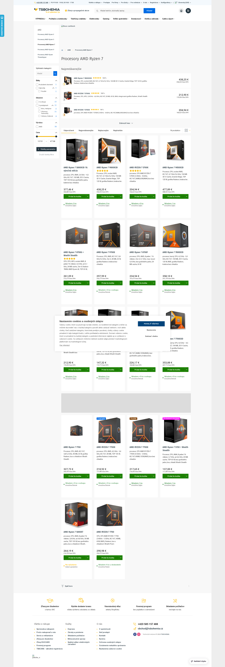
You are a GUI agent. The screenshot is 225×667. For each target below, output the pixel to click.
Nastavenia (151, 330)
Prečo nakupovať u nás (46, 632)
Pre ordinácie (135, 2)
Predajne (106, 2)
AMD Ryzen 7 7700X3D (173, 338)
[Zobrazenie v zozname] (187, 130)
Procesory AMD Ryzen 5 (46, 39)
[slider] (37, 136)
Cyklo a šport (167, 19)
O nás (145, 2)
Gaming (106, 19)
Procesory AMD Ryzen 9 (46, 49)
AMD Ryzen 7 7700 (72, 447)
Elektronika (94, 19)
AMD (69, 50)
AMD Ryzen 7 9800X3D (83, 78)
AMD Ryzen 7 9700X (106, 252)
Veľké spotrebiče (120, 19)
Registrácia (154, 2)
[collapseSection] (53, 88)
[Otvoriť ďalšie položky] (88, 196)
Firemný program (44, 645)
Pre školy (124, 2)
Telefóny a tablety (78, 19)
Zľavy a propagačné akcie (78, 11)
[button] (183, 2)
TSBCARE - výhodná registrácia (50, 649)
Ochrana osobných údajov (110, 642)
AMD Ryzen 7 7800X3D (173, 252)
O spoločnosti (104, 629)
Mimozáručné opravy (76, 639)
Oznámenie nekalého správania (112, 645)
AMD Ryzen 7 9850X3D (173, 167)
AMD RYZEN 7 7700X (106, 447)
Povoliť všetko (151, 324)
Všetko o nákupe (94, 2)
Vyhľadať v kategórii (43, 68)
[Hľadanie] (55, 73)
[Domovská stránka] (62, 50)
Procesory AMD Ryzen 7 (83, 50)
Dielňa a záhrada (151, 19)
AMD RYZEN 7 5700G (82, 93)
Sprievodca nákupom (45, 629)
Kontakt (102, 636)
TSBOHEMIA (165, 634)
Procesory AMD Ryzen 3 (46, 34)
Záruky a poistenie (75, 632)
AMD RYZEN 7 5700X (82, 110)
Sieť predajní (104, 632)
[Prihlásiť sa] (181, 10)
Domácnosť (136, 19)
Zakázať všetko (151, 336)
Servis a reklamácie (45, 636)
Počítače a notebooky (58, 19)
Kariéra (102, 639)
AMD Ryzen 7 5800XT (73, 532)
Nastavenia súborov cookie (110, 649)
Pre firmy (115, 2)
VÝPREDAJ (40, 19)
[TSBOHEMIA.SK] (47, 10)
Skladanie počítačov (76, 636)
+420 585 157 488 (42, 2)
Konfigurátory (165, 2)
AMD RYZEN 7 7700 (105, 532)
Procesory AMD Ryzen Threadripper (45, 56)
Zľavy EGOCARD (43, 642)
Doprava (71, 629)
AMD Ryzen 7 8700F (139, 252)
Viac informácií (64, 345)
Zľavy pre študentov (45, 639)
